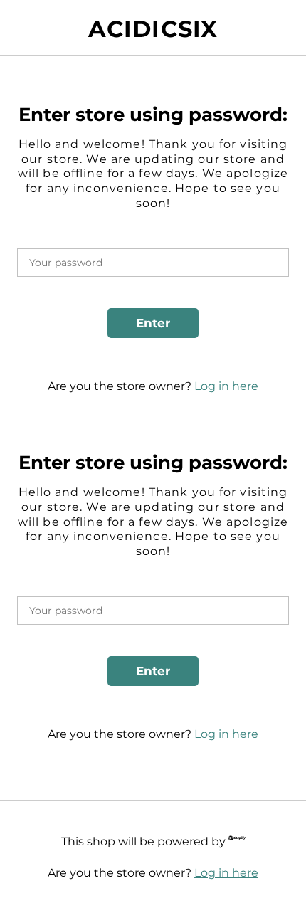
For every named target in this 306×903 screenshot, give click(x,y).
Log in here (226, 386)
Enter (153, 323)
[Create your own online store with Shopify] (237, 840)
